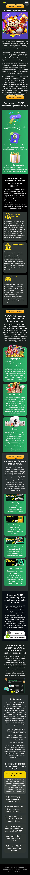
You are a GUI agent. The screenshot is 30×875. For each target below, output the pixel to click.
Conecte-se (11, 6)
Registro (19, 6)
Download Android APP (17, 637)
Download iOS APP (17, 633)
